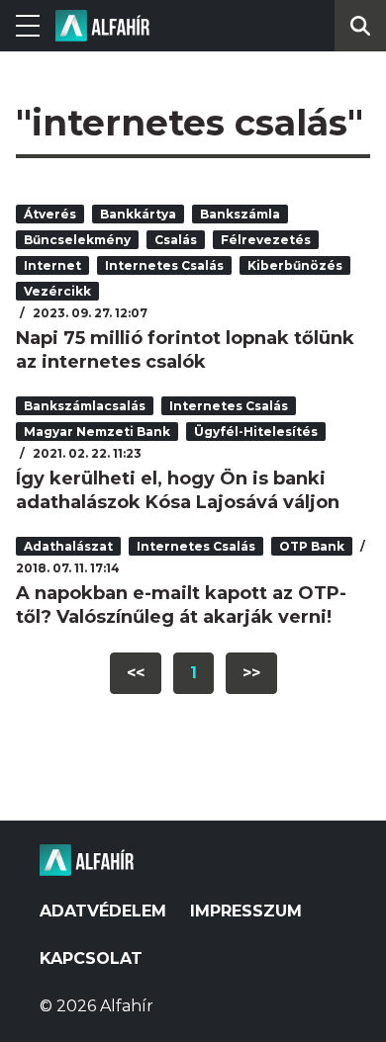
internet (52, 265)
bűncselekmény (77, 239)
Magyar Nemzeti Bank (97, 431)
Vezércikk (57, 291)
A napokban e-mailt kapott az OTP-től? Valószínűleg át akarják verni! (181, 605)
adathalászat (68, 546)
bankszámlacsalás (84, 405)
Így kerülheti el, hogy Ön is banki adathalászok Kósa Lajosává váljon (177, 490)
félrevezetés (266, 239)
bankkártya (138, 214)
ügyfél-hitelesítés (256, 431)
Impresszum (246, 911)
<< (136, 672)
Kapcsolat (91, 958)
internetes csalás (164, 265)
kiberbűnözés (294, 265)
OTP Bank (311, 546)
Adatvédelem (103, 911)
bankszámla (240, 214)
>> (251, 672)
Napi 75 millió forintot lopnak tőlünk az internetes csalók (185, 350)
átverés (50, 214)
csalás (175, 239)
